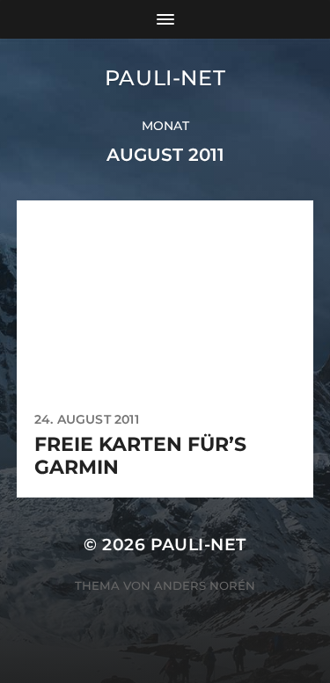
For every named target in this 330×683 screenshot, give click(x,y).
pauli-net (165, 78)
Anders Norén (204, 585)
